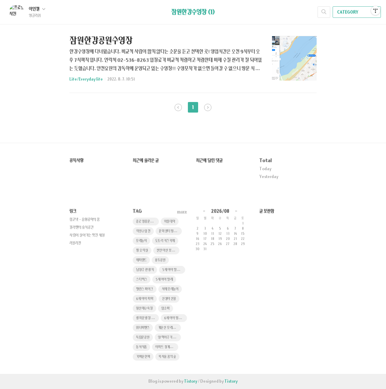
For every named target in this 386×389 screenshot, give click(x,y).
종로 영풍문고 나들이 (147, 222)
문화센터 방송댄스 (170, 231)
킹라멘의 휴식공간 (81, 227)
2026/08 (220, 211)
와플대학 (169, 222)
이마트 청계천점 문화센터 (166, 347)
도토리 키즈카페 (165, 241)
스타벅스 (141, 280)
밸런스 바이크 (144, 289)
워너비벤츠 (143, 328)
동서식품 (141, 347)
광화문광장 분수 (146, 318)
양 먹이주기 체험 (168, 338)
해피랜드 (141, 260)
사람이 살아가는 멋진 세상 (87, 235)
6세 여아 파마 (144, 299)
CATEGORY (348, 12)
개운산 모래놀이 (168, 328)
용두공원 (160, 260)
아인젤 (34, 9)
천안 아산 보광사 (167, 251)
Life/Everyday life (86, 79)
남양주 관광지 (145, 270)
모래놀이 (141, 241)
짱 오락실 (142, 251)
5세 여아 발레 (164, 280)
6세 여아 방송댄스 (175, 318)
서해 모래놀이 (170, 289)
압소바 (165, 309)
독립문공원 (143, 338)
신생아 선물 (169, 299)
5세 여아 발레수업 (173, 270)
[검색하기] (324, 12)
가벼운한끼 (143, 357)
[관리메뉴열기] (375, 10)
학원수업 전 (143, 231)
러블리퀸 (75, 243)
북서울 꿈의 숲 (167, 357)
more (182, 212)
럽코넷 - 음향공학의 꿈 (84, 220)
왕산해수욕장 (144, 309)
